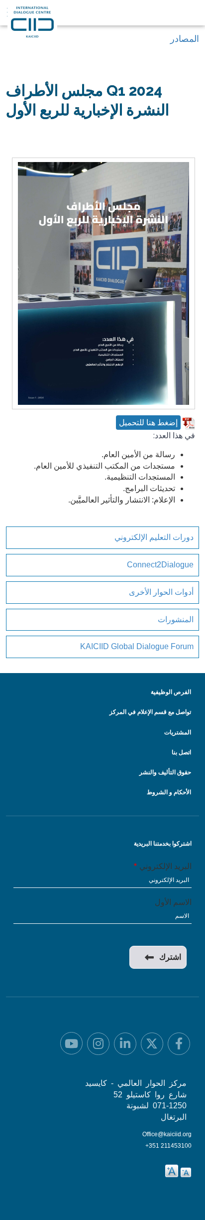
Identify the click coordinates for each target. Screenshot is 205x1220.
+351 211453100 (168, 1145)
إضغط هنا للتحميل (148, 422)
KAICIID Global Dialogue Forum (137, 646)
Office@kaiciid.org (167, 1134)
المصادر (184, 39)
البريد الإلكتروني (165, 866)
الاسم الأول (173, 902)
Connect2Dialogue (160, 564)
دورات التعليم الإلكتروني (154, 537)
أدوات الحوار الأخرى (161, 592)
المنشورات (176, 619)
